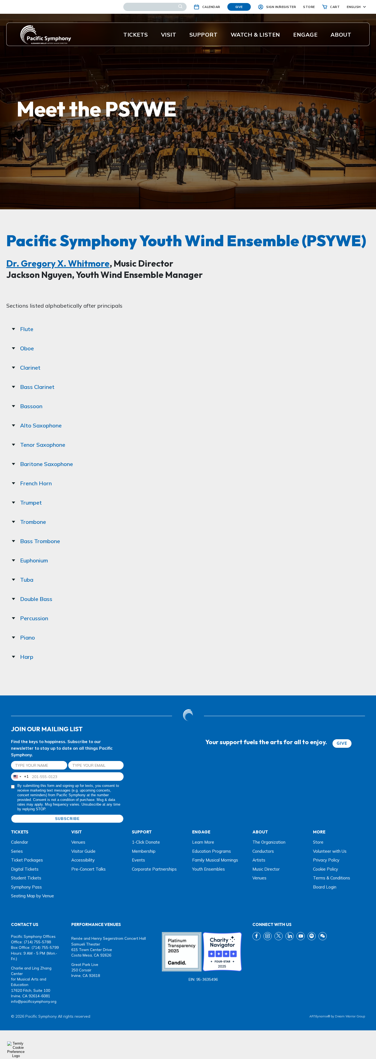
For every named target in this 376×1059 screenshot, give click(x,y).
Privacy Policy (326, 860)
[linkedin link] (289, 936)
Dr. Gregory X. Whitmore (58, 263)
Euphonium (34, 560)
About (341, 34)
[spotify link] (311, 936)
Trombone (33, 521)
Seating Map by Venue (32, 895)
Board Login (324, 887)
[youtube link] (300, 936)
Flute (26, 329)
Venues (78, 842)
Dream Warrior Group (350, 1016)
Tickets (135, 34)
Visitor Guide (83, 851)
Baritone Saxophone (46, 464)
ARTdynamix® (319, 1016)
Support (203, 34)
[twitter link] (278, 936)
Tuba (26, 579)
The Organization (268, 842)
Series (17, 851)
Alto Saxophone (41, 425)
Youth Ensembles (208, 869)
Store (318, 842)
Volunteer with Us (330, 851)
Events (138, 860)
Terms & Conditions (331, 878)
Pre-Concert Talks (88, 869)
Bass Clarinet (37, 386)
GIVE (342, 743)
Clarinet (30, 367)
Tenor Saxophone (42, 444)
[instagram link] (267, 936)
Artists (258, 860)
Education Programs (211, 851)
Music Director (266, 869)
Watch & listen (255, 34)
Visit (168, 34)
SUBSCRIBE (67, 818)
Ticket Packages (27, 860)
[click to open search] (180, 6)
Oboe (27, 348)
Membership (144, 851)
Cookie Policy (325, 869)
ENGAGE (305, 34)
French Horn (36, 483)
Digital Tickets (25, 869)
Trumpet (31, 502)
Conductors (263, 851)
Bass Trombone (40, 541)
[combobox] (20, 777)
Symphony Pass (26, 887)
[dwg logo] (188, 715)
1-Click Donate (146, 842)
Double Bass (36, 598)
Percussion (34, 618)
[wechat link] (322, 936)
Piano (27, 637)
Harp (26, 656)
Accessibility (83, 860)
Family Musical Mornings (215, 860)
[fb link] (256, 936)
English (354, 7)
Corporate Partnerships (154, 869)
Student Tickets (26, 878)
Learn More (203, 842)
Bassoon (31, 406)
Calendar (19, 842)
